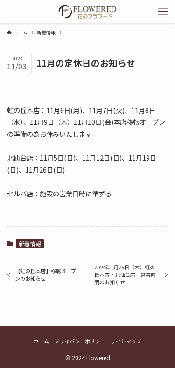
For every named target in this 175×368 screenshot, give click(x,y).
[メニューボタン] (163, 11)
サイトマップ (126, 341)
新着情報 (30, 244)
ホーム (41, 341)
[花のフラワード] (87, 11)
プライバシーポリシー (79, 341)
